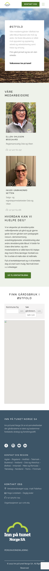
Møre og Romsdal (30, 466)
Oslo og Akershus (31, 462)
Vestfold (25, 459)
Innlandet (17, 466)
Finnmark (37, 469)
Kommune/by (12, 307)
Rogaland (16, 459)
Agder (7, 459)
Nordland (19, 469)
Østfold (7, 466)
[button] (24, 360)
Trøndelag (8, 469)
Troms (28, 469)
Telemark (35, 459)
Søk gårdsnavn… (30, 309)
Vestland (18, 462)
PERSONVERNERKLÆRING (16, 550)
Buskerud (8, 462)
